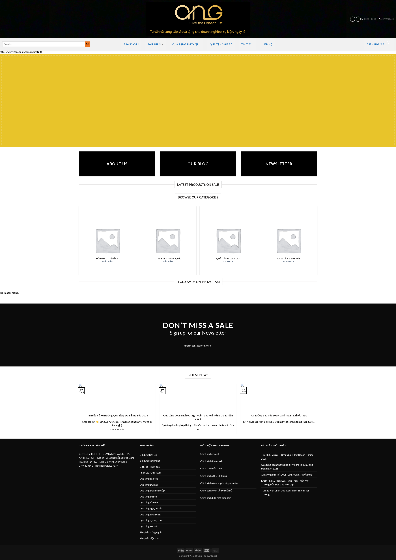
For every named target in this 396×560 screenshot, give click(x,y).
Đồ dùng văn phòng (150, 460)
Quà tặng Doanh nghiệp (152, 490)
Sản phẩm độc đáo (149, 538)
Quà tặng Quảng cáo (151, 520)
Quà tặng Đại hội (149, 484)
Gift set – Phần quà (150, 466)
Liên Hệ (267, 44)
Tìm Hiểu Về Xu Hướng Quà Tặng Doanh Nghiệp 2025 (117, 415)
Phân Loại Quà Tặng (150, 472)
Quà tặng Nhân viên (150, 514)
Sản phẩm (154, 44)
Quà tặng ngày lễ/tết (151, 508)
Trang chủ (131, 44)
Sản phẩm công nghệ (150, 532)
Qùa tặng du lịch (148, 496)
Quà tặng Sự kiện (149, 526)
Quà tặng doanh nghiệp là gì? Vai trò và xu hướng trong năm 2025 (198, 417)
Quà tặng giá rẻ (221, 44)
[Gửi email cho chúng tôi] (358, 19)
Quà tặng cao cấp (149, 478)
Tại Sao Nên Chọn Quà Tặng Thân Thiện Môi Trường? (285, 492)
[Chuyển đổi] (194, 455)
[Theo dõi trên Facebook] (352, 19)
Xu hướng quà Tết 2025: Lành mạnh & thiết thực (279, 415)
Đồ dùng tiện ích (148, 454)
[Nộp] (87, 44)
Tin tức (246, 44)
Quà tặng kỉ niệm (149, 502)
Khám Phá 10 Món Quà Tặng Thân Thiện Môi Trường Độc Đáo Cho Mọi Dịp (285, 482)
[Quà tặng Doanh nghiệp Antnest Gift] (198, 19)
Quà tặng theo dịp (185, 44)
